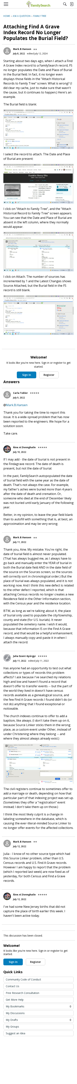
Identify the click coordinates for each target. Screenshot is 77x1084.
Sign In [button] (26, 375)
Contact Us (12, 986)
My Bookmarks (38, 1006)
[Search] (64, 4)
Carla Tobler (20, 393)
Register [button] (49, 375)
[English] (38, 4)
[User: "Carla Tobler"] (7, 394)
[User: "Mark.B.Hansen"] (7, 51)
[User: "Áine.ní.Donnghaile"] (7, 449)
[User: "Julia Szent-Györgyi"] (7, 658)
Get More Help (15, 999)
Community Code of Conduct (23, 979)
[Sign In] (71, 4)
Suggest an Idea (15, 1033)
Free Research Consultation (22, 993)
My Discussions (15, 1013)
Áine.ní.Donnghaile (24, 447)
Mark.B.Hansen (22, 49)
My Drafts (38, 1020)
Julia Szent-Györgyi (24, 656)
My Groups (12, 1026)
